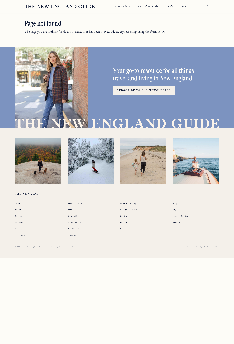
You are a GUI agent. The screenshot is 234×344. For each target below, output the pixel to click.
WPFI (217, 247)
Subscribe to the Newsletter (144, 90)
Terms (74, 247)
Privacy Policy (58, 247)
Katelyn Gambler (204, 247)
